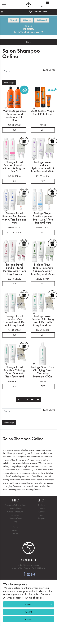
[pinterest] (28, 574)
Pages (9, 82)
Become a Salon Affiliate (15, 505)
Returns (42, 508)
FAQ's (15, 533)
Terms (15, 527)
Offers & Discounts (15, 511)
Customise (27, 604)
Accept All (28, 619)
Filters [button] (28, 42)
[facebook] (24, 574)
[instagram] (33, 574)
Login (41, 515)
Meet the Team (15, 518)
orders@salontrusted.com (28, 565)
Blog (15, 521)
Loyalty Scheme (15, 508)
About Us (15, 515)
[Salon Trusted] (28, 4)
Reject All (28, 612)
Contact (41, 511)
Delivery (41, 505)
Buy (14, 129)
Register (41, 518)
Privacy (15, 530)
